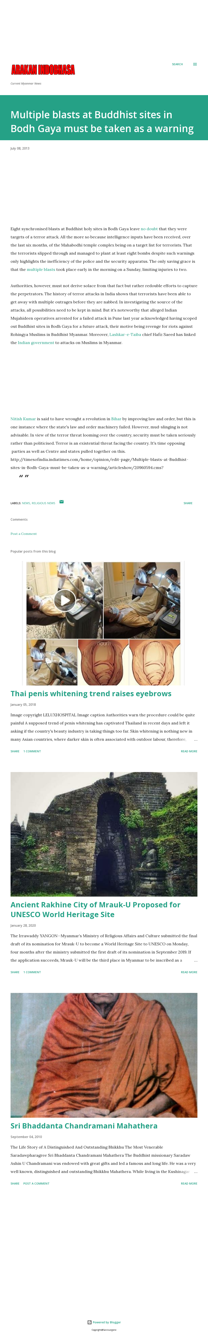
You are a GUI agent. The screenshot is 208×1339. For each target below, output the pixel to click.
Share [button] (188, 503)
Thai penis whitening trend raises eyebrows (91, 693)
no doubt (149, 228)
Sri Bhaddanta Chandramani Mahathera (84, 1126)
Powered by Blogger (106, 1322)
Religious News (43, 503)
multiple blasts (41, 269)
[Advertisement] (104, 28)
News (26, 503)
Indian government (36, 342)
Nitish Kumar (23, 418)
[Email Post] (61, 503)
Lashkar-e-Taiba (125, 334)
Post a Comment (24, 534)
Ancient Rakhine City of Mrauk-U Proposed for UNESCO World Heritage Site (96, 909)
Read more (189, 751)
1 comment (32, 751)
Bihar (116, 418)
